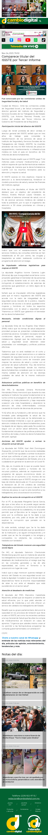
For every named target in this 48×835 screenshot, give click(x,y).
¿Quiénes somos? (24, 804)
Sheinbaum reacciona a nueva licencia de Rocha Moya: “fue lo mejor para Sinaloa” (21, 737)
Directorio (38, 803)
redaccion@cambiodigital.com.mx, (24, 798)
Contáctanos (23, 809)
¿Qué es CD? (9, 804)
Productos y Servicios (10, 810)
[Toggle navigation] (3, 26)
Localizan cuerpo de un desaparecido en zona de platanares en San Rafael (23, 694)
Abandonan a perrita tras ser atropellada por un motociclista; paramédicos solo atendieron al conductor (24, 779)
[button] (3, 8)
